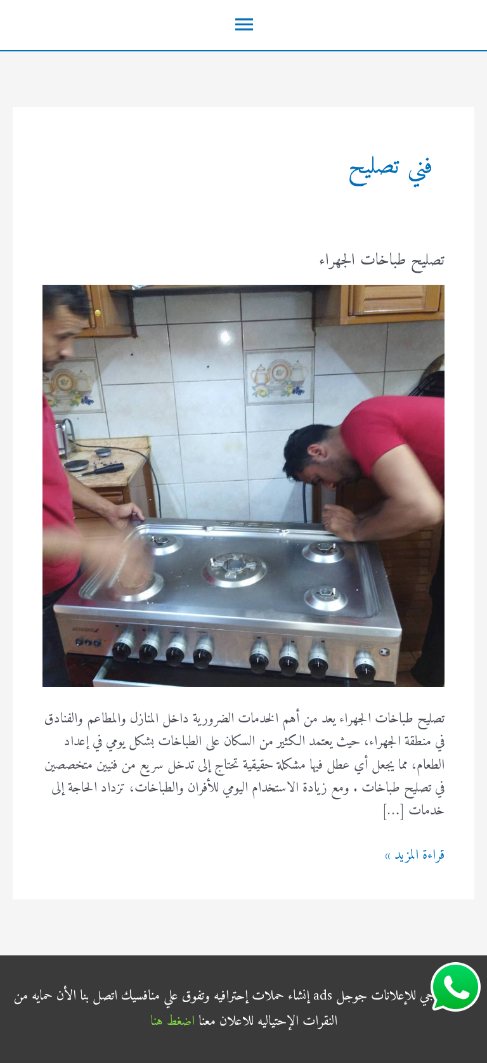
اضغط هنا (172, 1021)
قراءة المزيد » (415, 855)
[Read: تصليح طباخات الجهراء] (243, 485)
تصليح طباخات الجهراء (382, 260)
